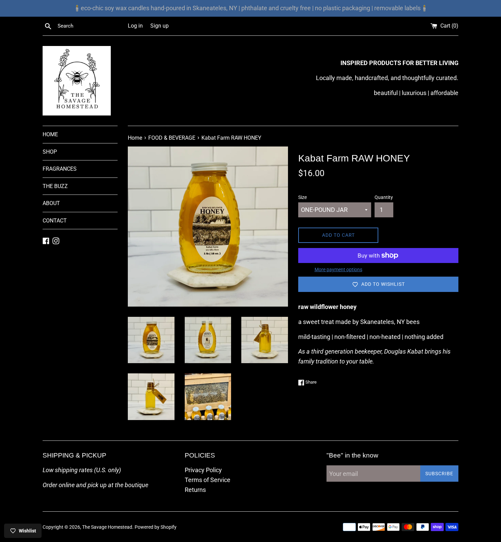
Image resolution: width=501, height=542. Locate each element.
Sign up (159, 25)
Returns (195, 489)
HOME (50, 134)
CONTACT (55, 220)
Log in (135, 25)
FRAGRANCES (60, 169)
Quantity (384, 197)
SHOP (50, 152)
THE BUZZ (55, 186)
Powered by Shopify (156, 527)
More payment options (338, 269)
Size (302, 197)
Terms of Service (207, 479)
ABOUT (51, 203)
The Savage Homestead (107, 527)
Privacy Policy (203, 470)
